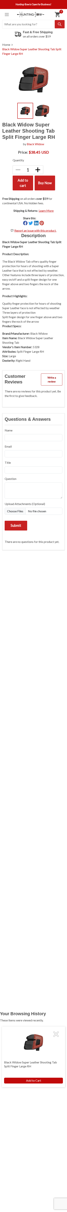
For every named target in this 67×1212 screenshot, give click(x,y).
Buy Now (45, 183)
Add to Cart (33, 1080)
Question (10, 478)
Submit (16, 525)
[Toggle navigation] (6, 14)
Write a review (51, 379)
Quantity (18, 160)
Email (8, 446)
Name (8, 430)
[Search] (60, 24)
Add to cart (23, 183)
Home (6, 44)
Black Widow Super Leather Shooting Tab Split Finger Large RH (31, 51)
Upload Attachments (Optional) (25, 504)
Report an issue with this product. (35, 230)
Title (8, 462)
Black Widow (35, 144)
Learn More (46, 210)
